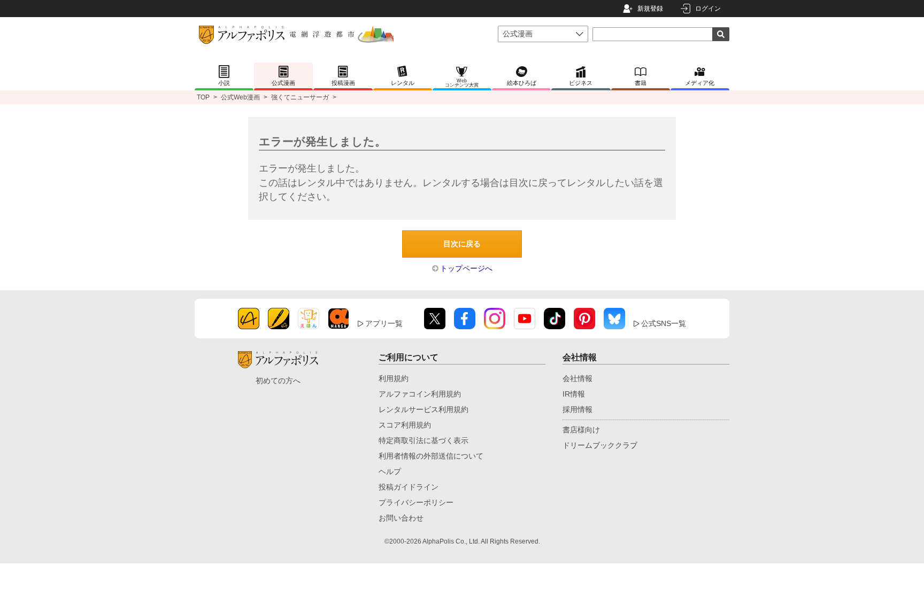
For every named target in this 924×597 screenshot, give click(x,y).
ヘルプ (390, 471)
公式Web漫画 (240, 97)
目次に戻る (462, 243)
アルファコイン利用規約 (420, 394)
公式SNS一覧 (663, 323)
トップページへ (466, 268)
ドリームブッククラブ (600, 445)
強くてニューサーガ (300, 97)
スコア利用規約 (405, 425)
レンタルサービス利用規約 (423, 409)
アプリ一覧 (384, 323)
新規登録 (650, 8)
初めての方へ (278, 380)
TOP (203, 97)
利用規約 (394, 378)
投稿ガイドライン (408, 487)
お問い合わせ (401, 518)
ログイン (708, 8)
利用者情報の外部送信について (431, 456)
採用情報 (577, 409)
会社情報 (577, 378)
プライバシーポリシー (416, 502)
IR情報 (574, 394)
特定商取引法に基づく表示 (423, 440)
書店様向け (581, 429)
